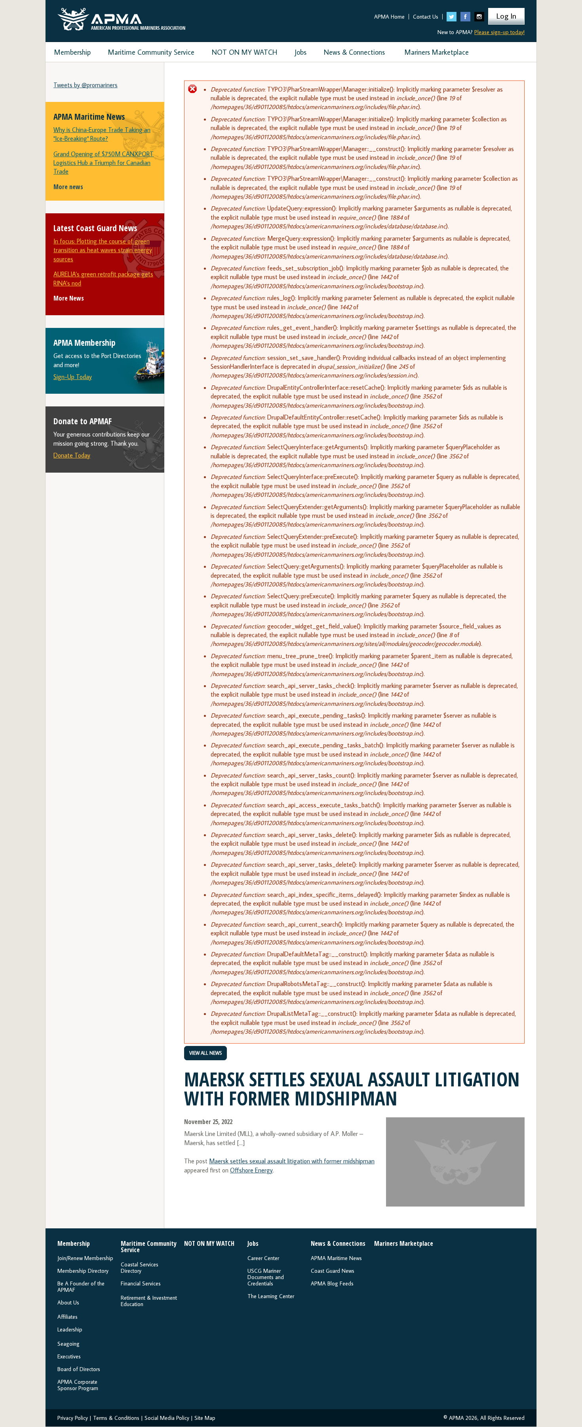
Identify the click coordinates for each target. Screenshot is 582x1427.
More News (68, 298)
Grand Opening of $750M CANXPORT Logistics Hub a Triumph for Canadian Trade (103, 163)
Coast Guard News (332, 1270)
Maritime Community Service (151, 52)
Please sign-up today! (499, 32)
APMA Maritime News (336, 1258)
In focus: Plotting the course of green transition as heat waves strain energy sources (102, 250)
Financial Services (141, 1283)
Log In (506, 16)
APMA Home (389, 16)
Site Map (204, 1417)
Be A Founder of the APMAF (81, 1286)
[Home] (121, 17)
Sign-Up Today (72, 377)
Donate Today (71, 455)
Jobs (300, 52)
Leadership (69, 1329)
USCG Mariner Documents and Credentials (265, 1277)
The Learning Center (270, 1296)
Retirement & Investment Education (149, 1301)
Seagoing (68, 1343)
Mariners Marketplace (437, 52)
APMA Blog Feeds (332, 1283)
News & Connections (354, 52)
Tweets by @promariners (85, 85)
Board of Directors (78, 1369)
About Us (68, 1302)
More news (68, 186)
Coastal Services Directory (139, 1267)
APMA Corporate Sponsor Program (77, 1385)
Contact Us (425, 16)
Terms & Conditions (116, 1417)
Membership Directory (82, 1270)
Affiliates (67, 1316)
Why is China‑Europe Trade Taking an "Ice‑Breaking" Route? (101, 134)
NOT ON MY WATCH (244, 52)
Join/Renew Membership (85, 1258)
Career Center (263, 1258)
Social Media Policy (167, 1417)
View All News (205, 1053)
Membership (72, 52)
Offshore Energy (251, 1170)
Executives (69, 1356)
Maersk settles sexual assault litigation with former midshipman (292, 1161)
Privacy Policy (72, 1417)
